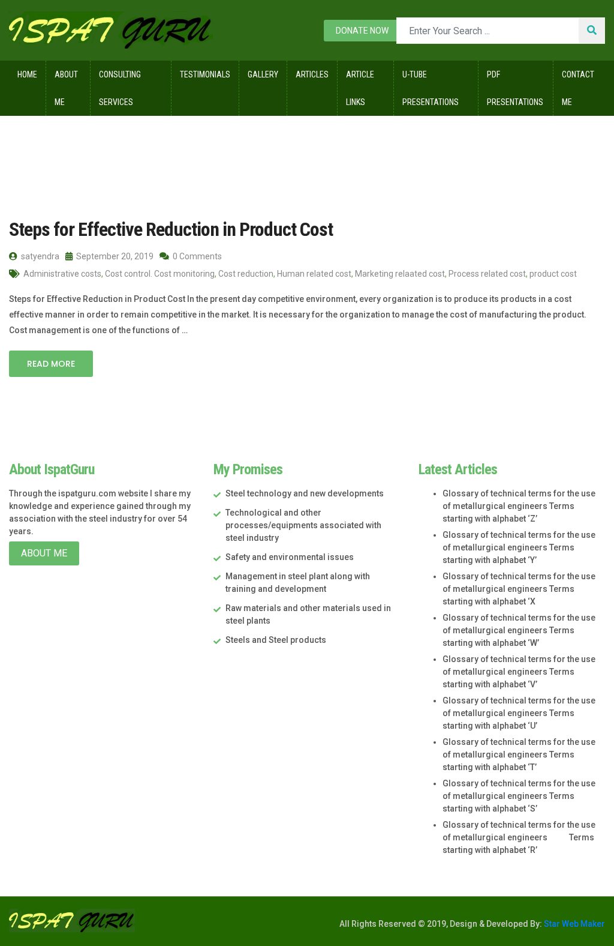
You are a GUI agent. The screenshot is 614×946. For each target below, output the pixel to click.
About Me (66, 88)
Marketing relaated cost (400, 274)
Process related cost (487, 274)
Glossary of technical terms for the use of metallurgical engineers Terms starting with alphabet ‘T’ (519, 754)
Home (27, 74)
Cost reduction (245, 274)
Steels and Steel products (275, 640)
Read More (51, 364)
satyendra (39, 256)
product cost (553, 274)
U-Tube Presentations (430, 88)
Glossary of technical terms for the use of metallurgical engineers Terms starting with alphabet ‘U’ (519, 713)
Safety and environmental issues (289, 557)
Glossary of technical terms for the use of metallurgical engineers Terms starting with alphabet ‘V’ (519, 671)
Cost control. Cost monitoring (160, 274)
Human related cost (314, 274)
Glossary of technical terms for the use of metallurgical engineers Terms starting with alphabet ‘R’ (519, 837)
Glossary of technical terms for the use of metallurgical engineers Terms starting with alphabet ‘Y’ (519, 547)
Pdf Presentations (515, 88)
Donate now (362, 30)
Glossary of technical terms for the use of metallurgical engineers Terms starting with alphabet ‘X (519, 588)
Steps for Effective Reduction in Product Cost (171, 229)
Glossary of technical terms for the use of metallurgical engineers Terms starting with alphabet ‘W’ (519, 630)
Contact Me (578, 88)
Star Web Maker (573, 924)
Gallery (263, 74)
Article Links (360, 88)
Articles (312, 74)
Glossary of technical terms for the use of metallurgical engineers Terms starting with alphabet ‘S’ (519, 796)
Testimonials (205, 74)
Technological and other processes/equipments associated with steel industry (303, 525)
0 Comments (196, 256)
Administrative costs (62, 274)
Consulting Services (120, 88)
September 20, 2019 (114, 256)
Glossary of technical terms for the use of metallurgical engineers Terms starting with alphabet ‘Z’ (519, 506)
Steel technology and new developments (304, 493)
